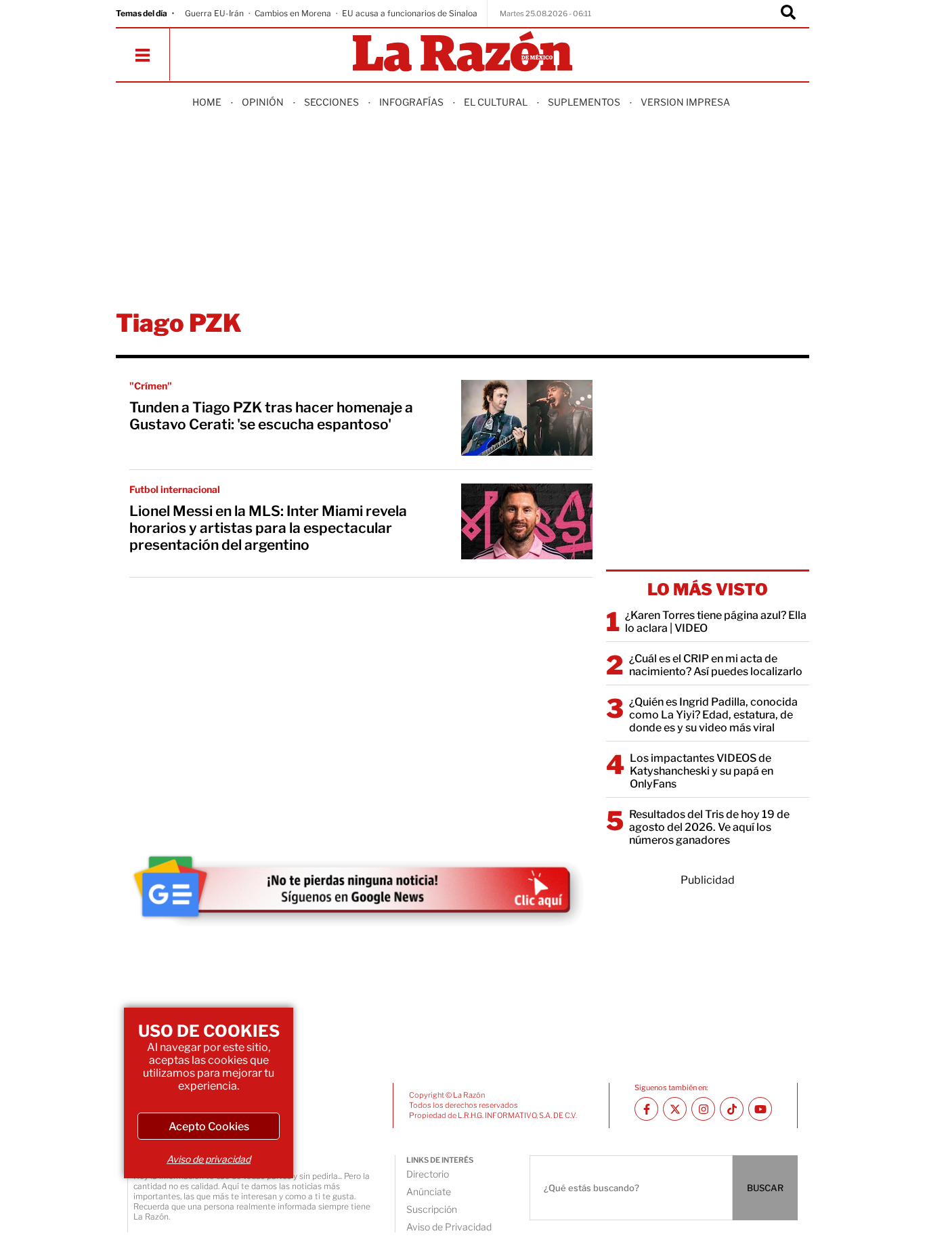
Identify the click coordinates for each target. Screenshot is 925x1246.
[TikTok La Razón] (732, 1109)
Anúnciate (428, 1191)
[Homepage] (462, 52)
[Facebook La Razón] (646, 1109)
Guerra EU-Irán (214, 13)
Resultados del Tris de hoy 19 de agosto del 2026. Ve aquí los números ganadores (709, 827)
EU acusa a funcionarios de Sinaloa (409, 13)
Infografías (411, 102)
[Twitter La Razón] (675, 1109)
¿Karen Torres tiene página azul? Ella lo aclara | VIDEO (715, 622)
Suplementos (584, 102)
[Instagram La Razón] (703, 1109)
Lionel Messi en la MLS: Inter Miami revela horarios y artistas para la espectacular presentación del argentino (268, 527)
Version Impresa (685, 102)
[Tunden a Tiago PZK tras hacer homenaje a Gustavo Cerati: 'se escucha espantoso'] (527, 418)
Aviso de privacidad (209, 1159)
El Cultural (496, 102)
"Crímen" (150, 385)
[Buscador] (788, 13)
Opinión (263, 102)
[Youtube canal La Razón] (760, 1109)
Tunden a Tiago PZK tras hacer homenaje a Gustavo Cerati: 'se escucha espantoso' (271, 416)
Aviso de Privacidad (449, 1226)
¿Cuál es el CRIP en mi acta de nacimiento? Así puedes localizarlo (715, 665)
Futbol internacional (174, 489)
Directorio (427, 1174)
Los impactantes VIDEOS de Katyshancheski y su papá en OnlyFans (701, 771)
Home (206, 102)
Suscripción (431, 1209)
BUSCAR (765, 1187)
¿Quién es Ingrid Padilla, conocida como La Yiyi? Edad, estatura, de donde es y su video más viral (713, 714)
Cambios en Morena (293, 13)
